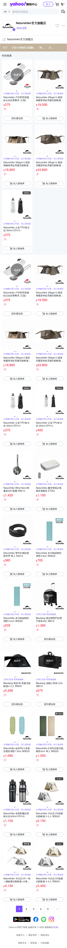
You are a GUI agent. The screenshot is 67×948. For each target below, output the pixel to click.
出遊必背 (52, 47)
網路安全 (22, 942)
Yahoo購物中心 (23, 4)
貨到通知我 (17, 118)
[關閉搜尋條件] (9, 11)
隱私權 (33, 942)
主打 (4, 47)
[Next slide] (30, 75)
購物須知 (45, 934)
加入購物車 (51, 118)
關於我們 (32, 934)
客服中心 (20, 934)
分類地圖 (44, 942)
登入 (48, 4)
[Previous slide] (4, 75)
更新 (56, 927)
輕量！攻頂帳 (43, 47)
